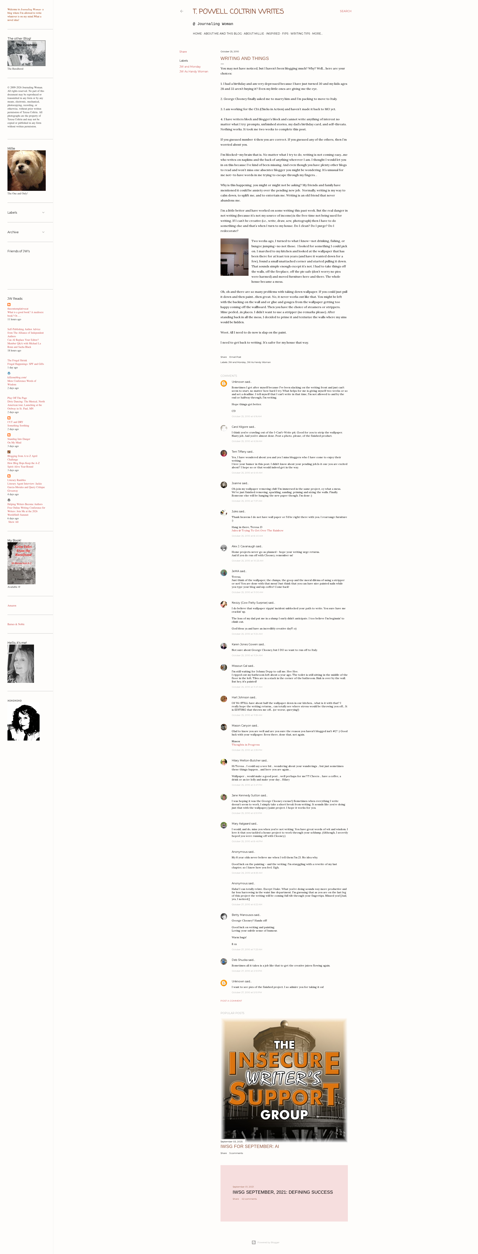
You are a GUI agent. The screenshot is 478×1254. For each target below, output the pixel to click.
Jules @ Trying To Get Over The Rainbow (257, 530)
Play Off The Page (17, 398)
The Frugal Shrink (17, 360)
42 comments (249, 1198)
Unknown (238, 382)
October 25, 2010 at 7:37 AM (247, 500)
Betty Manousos (242, 915)
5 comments (236, 1153)
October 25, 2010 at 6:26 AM (247, 441)
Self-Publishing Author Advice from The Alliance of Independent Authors (25, 332)
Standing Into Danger (18, 439)
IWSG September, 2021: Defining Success (283, 1192)
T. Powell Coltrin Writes (238, 12)
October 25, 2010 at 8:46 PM (247, 841)
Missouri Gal (239, 666)
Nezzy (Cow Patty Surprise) (250, 602)
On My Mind (14, 442)
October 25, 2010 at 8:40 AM (247, 535)
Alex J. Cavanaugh (243, 546)
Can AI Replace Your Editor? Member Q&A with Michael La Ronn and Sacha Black (24, 343)
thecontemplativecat (17, 308)
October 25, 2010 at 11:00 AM (247, 592)
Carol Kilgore (240, 427)
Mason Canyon (241, 725)
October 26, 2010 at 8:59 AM (247, 872)
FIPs (285, 33)
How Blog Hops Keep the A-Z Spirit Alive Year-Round (23, 464)
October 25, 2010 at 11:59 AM (247, 715)
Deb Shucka (240, 960)
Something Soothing (18, 425)
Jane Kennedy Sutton (246, 795)
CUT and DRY (15, 422)
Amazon (11, 605)
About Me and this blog (223, 33)
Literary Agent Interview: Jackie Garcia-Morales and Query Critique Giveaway (26, 487)
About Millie (254, 33)
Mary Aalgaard (241, 823)
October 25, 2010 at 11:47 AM (247, 686)
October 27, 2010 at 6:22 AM (247, 904)
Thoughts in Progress (246, 744)
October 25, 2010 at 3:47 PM (247, 784)
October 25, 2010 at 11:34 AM (247, 633)
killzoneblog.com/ (17, 377)
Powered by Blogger (268, 1242)
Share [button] (183, 51)
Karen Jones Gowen (245, 644)
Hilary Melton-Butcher (246, 760)
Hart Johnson (240, 697)
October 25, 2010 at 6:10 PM (247, 813)
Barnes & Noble (15, 624)
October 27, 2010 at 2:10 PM (247, 970)
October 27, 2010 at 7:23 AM (247, 949)
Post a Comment (231, 1000)
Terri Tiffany (239, 451)
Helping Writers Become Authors (25, 504)
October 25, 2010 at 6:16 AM (247, 416)
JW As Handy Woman (193, 71)
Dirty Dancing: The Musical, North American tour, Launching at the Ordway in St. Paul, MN (26, 405)
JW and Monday (190, 66)
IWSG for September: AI (250, 1146)
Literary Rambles (16, 480)
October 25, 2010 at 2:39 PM (247, 750)
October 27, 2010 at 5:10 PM (247, 992)
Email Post (235, 357)
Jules (235, 511)
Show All (13, 522)
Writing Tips (300, 33)
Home (197, 33)
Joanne (236, 483)
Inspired (273, 33)
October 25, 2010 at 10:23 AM (247, 560)
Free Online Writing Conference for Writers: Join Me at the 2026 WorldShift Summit (26, 511)
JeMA (235, 571)
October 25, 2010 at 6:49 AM (247, 472)
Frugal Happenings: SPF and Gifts (25, 364)
